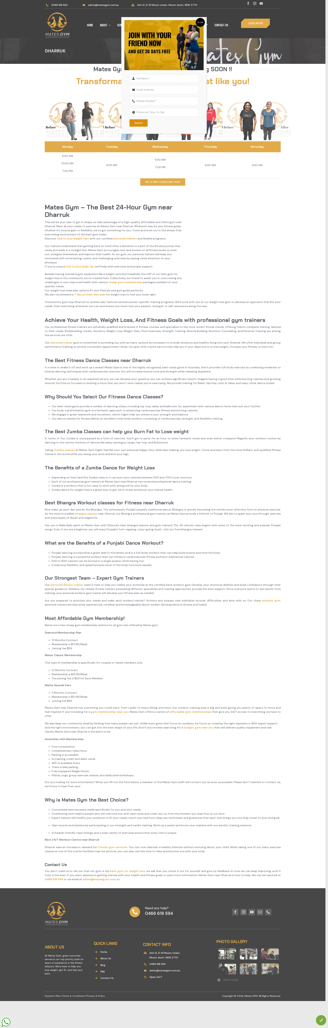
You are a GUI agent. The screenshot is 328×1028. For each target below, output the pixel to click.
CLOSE (200, 22)
